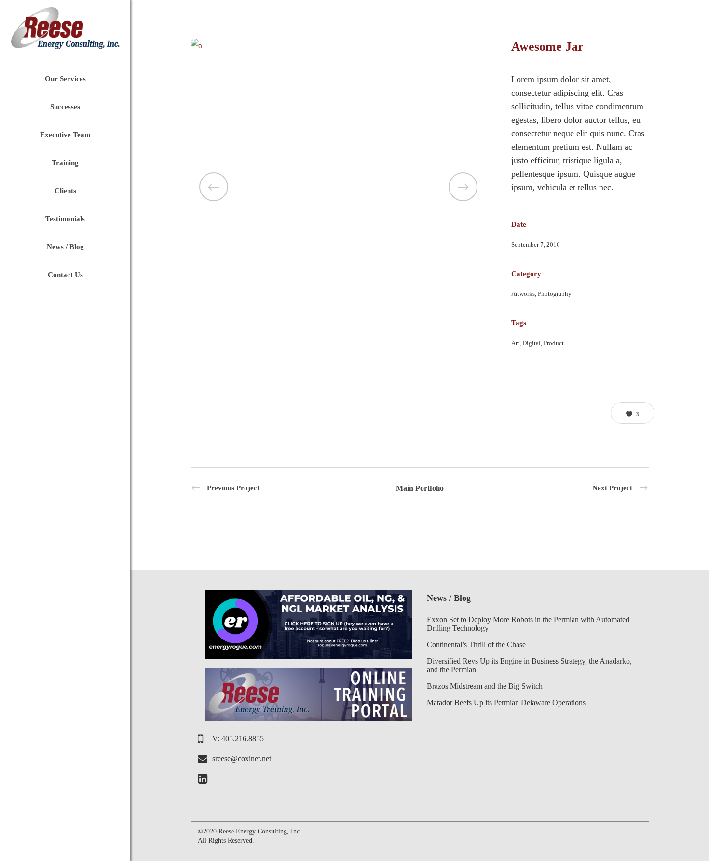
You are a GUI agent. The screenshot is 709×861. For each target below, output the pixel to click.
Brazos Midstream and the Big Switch (485, 686)
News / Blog (449, 598)
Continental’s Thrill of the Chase (476, 644)
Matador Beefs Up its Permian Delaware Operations (506, 702)
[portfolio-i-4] (338, 45)
